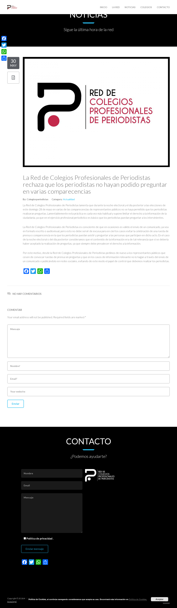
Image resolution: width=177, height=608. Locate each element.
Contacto (163, 7)
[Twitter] (4, 45)
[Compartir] (4, 58)
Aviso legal (12, 601)
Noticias (130, 7)
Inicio (103, 7)
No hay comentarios (26, 293)
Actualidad (69, 199)
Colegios (146, 7)
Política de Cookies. (138, 599)
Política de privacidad (39, 538)
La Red (116, 7)
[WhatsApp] (4, 51)
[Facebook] (4, 38)
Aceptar (160, 599)
